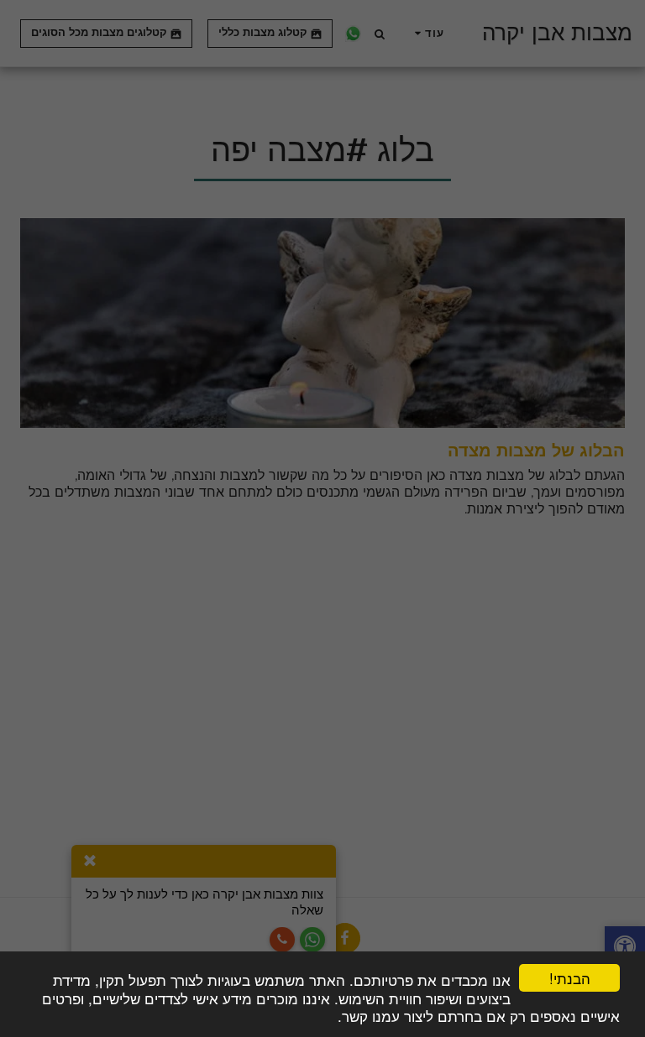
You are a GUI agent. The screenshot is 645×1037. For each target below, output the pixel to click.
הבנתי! (569, 977)
